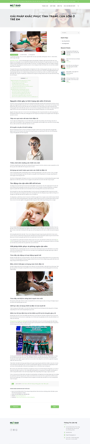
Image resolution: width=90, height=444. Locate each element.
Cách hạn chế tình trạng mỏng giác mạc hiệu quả (35, 383)
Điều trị (59, 5)
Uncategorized (14, 54)
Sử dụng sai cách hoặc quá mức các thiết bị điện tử (22, 86)
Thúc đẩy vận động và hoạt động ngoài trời (20, 90)
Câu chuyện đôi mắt (69, 5)
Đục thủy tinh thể (66, 41)
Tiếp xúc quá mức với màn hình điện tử (20, 82)
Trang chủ (45, 5)
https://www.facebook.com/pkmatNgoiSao (25, 397)
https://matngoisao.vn (71, 435)
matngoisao (32, 54)
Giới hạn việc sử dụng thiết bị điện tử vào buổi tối (22, 95)
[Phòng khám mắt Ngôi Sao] (15, 6)
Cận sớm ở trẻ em (14, 60)
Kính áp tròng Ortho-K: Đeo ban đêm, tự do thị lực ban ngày (72, 79)
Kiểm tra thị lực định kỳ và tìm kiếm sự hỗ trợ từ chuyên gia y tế (25, 96)
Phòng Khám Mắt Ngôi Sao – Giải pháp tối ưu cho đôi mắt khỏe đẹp (72, 53)
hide (26, 78)
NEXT (54, 406)
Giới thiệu (53, 5)
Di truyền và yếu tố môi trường (18, 83)
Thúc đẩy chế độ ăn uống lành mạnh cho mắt (21, 93)
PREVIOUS (15, 406)
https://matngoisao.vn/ (21, 395)
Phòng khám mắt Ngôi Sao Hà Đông (18, 321)
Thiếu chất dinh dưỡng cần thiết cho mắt (20, 85)
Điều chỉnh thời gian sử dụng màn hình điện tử (21, 92)
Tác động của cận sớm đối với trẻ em (18, 87)
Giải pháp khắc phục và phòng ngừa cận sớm (20, 89)
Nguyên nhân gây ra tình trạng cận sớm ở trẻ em (21, 80)
